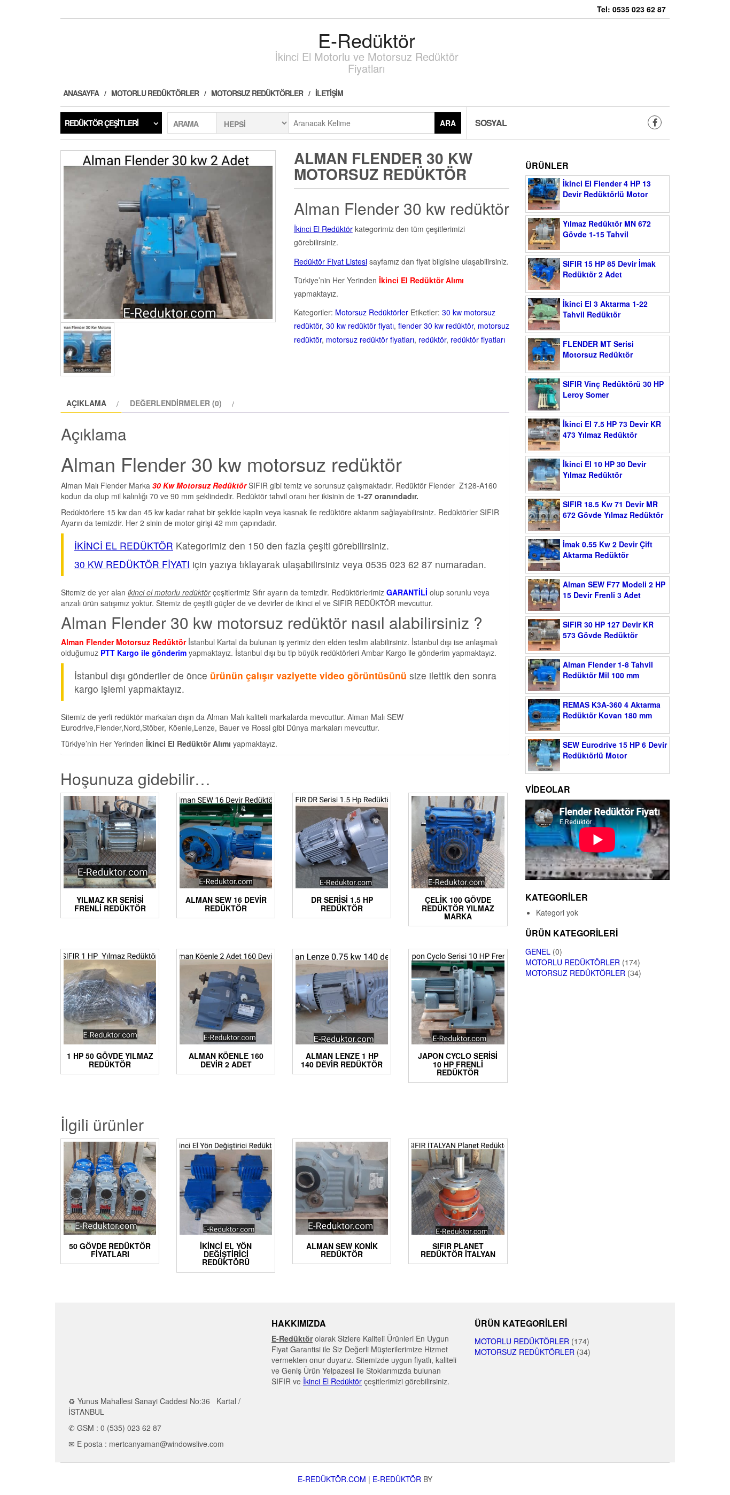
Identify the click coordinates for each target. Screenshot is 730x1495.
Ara (448, 123)
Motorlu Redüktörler (155, 93)
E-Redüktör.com (332, 1479)
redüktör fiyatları (478, 339)
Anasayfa (81, 93)
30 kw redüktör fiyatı (360, 325)
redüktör (432, 339)
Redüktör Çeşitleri (101, 123)
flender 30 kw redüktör (435, 325)
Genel (537, 951)
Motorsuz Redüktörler (257, 93)
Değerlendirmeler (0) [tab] (176, 403)
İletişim (329, 93)
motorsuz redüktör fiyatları (370, 339)
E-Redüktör (366, 39)
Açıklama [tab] (86, 403)
